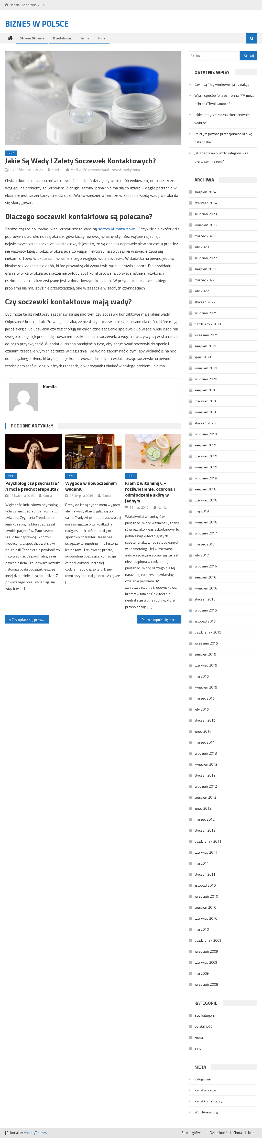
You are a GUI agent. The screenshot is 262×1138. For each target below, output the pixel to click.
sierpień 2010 (205, 907)
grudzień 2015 (205, 610)
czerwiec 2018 (205, 500)
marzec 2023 (204, 236)
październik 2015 (207, 632)
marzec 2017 (204, 544)
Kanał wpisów (205, 1090)
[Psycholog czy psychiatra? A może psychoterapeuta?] (33, 451)
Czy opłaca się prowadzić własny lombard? (30, 619)
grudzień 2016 (205, 566)
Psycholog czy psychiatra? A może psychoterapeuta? (32, 486)
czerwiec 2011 (205, 852)
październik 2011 (207, 841)
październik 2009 (207, 940)
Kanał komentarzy (208, 1101)
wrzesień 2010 (206, 896)
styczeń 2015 (204, 720)
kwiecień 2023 (205, 225)
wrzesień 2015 (206, 643)
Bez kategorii (204, 1015)
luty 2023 (201, 247)
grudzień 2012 (205, 786)
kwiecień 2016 (205, 588)
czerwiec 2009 (205, 962)
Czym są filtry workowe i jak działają (221, 84)
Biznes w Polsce (37, 23)
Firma (85, 38)
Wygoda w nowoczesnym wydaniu (91, 486)
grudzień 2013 (205, 753)
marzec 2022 (204, 280)
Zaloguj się (202, 1079)
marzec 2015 (204, 698)
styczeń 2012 (204, 830)
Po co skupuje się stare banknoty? (161, 619)
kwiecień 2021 (205, 368)
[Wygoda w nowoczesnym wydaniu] (93, 451)
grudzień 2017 (205, 533)
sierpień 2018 (205, 489)
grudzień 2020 (205, 379)
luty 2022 (201, 291)
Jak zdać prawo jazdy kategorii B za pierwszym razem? (221, 157)
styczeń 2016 (204, 599)
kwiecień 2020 (205, 412)
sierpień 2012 (205, 797)
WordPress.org (206, 1112)
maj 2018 (201, 511)
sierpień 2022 (205, 269)
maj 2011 (201, 863)
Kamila (56, 169)
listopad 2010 (205, 885)
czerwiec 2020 (205, 401)
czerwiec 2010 (205, 918)
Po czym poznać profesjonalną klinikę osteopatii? (223, 138)
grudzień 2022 (205, 258)
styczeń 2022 (204, 302)
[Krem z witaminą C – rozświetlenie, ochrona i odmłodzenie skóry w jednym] (153, 451)
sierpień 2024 (205, 192)
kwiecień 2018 (205, 522)
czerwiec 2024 (205, 203)
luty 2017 (201, 555)
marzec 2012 (204, 819)
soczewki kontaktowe (117, 229)
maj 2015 (201, 676)
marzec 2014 (204, 742)
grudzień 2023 (205, 214)
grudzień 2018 (205, 478)
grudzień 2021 (205, 313)
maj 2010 (201, 929)
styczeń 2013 (204, 775)
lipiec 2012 (202, 808)
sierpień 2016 (205, 577)
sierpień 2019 (205, 445)
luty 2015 (201, 709)
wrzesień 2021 (206, 335)
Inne (101, 38)
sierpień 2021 (205, 346)
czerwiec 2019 (205, 456)
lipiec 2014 (202, 731)
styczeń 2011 (204, 874)
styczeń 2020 (204, 423)
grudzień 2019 (205, 434)
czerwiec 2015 (205, 665)
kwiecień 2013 (205, 764)
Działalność (62, 38)
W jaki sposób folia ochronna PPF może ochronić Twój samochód (224, 99)
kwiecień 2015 (205, 687)
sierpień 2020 (205, 390)
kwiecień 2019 (205, 467)
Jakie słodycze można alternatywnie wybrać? (222, 118)
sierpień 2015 (205, 654)
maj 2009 (201, 973)
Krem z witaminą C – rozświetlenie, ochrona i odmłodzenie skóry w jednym (150, 492)
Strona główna (32, 38)
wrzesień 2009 (206, 951)
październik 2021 (207, 324)
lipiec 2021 (202, 357)
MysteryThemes (35, 1132)
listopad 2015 (205, 621)
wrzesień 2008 (206, 984)
